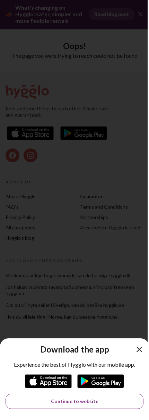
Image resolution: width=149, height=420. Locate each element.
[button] (139, 349)
